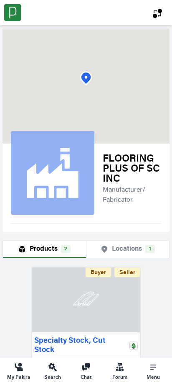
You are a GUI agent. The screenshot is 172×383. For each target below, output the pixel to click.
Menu (153, 376)
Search (52, 376)
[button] (86, 78)
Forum (119, 376)
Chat (86, 376)
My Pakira (18, 376)
